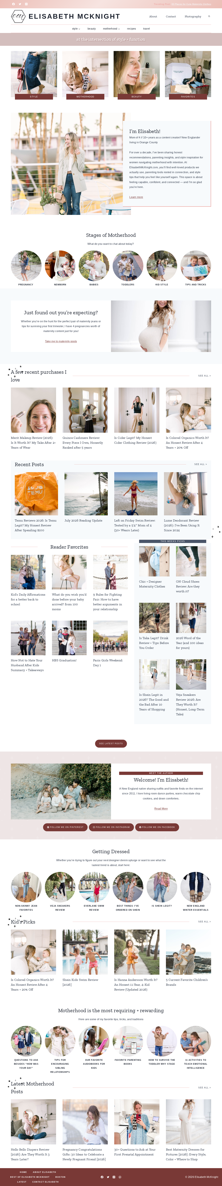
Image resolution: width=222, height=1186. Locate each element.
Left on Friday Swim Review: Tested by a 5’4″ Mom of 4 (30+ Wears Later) (134, 525)
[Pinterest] (120, 1177)
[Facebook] (13, 4)
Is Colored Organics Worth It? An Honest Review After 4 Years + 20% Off (187, 442)
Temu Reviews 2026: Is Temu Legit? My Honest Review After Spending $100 (35, 525)
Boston (60, 1177)
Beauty (92, 28)
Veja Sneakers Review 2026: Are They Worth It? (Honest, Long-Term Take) (190, 704)
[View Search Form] (209, 16)
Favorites (188, 97)
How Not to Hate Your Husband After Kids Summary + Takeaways (27, 665)
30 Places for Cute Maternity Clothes (191, 4)
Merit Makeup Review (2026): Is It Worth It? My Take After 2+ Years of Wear (33, 442)
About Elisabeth (44, 1172)
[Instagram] (26, 4)
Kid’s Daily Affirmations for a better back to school (28, 599)
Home (23, 1172)
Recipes (131, 28)
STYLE (34, 97)
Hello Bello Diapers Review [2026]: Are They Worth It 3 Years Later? (30, 1154)
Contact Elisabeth (45, 1182)
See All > (200, 464)
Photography (193, 16)
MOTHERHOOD (85, 97)
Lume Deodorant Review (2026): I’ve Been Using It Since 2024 (182, 525)
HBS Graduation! (64, 660)
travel (146, 28)
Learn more (136, 197)
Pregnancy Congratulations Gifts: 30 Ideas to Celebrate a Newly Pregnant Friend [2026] (84, 1154)
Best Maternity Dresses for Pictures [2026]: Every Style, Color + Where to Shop (186, 1154)
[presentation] (33, 410)
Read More (161, 808)
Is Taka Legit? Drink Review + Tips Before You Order (154, 643)
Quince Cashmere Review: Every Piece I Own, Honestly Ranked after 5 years (83, 442)
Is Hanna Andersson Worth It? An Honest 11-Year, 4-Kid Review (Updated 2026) (135, 984)
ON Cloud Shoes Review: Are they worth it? (188, 586)
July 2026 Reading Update (83, 520)
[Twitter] (20, 4)
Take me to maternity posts (61, 341)
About (153, 16)
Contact (171, 16)
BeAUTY (137, 97)
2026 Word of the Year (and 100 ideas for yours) (190, 643)
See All (203, 376)
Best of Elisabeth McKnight (30, 1177)
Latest (21, 1182)
